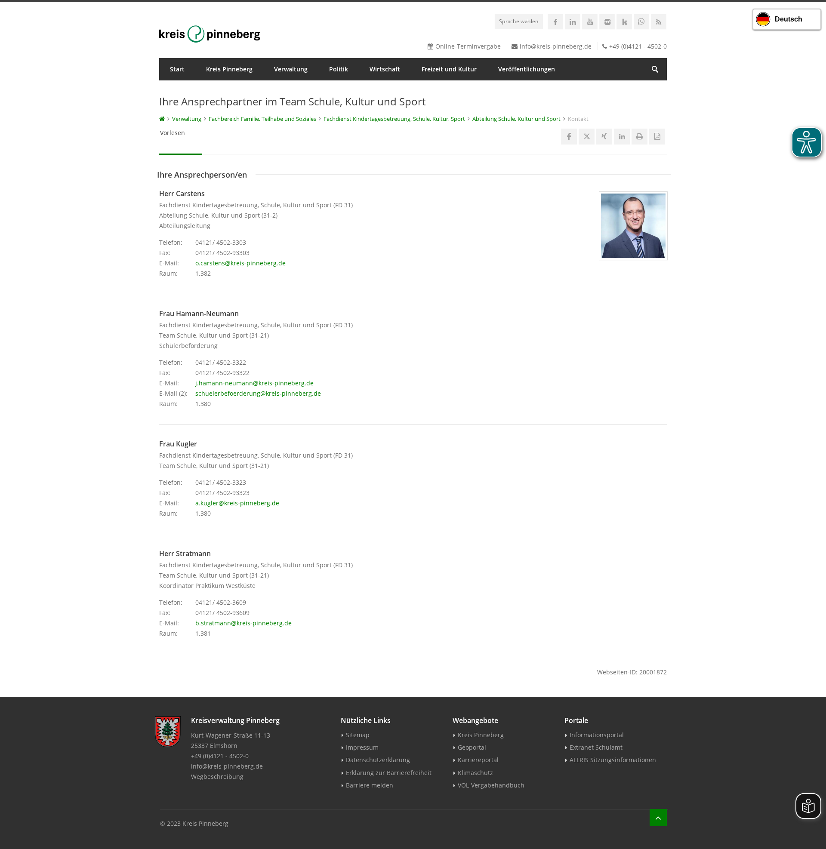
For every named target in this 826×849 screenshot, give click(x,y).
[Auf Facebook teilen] (569, 137)
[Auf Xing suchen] (604, 137)
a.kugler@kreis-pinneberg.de (237, 503)
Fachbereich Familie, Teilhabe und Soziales (262, 119)
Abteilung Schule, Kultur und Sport (516, 119)
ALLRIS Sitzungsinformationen (613, 760)
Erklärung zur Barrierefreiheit (388, 773)
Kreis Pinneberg (229, 69)
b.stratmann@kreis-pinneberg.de (243, 623)
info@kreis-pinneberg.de (556, 46)
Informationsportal (597, 735)
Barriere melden (369, 785)
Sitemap (358, 735)
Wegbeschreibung (217, 776)
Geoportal (472, 747)
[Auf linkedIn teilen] (622, 137)
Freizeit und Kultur (449, 69)
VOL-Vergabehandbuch (491, 785)
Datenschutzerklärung (378, 760)
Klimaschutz (475, 773)
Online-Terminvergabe (468, 46)
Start (177, 69)
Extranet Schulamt (596, 747)
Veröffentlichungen (526, 69)
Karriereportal (478, 760)
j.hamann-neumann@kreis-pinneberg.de (254, 383)
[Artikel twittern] (587, 137)
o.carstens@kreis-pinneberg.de (240, 263)
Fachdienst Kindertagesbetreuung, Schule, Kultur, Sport (394, 119)
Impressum (362, 747)
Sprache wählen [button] (519, 21)
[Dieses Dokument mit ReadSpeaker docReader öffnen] (657, 137)
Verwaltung (291, 69)
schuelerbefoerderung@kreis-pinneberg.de (258, 393)
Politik (338, 69)
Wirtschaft (385, 69)
